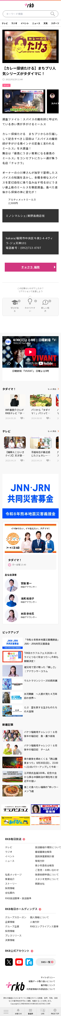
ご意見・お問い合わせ (47, 870)
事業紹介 (10, 879)
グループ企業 (12, 926)
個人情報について (39, 917)
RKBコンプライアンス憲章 (44, 926)
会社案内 (10, 892)
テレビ (5, 23)
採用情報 (10, 888)
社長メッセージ (13, 874)
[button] (6, 1012)
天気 (46, 23)
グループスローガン (15, 917)
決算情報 (10, 940)
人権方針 (34, 921)
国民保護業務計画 (44, 856)
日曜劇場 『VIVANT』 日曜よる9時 (30, 371)
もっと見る (52, 389)
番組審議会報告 (43, 851)
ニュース (36, 23)
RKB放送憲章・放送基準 (18, 898)
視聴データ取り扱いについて (42, 981)
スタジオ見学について (47, 879)
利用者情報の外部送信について (41, 989)
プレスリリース (13, 935)
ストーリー (11, 883)
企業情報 (10, 921)
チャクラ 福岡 (30, 267)
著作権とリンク (48, 985)
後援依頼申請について (47, 874)
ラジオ (14, 23)
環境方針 (40, 861)
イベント (25, 23)
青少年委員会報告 (44, 865)
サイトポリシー (48, 977)
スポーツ (55, 23)
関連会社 (40, 883)
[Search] (52, 14)
